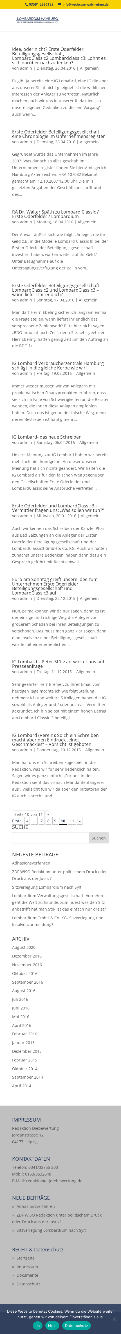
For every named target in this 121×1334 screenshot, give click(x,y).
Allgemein (89, 68)
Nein (52, 1325)
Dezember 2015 (27, 1051)
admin (26, 68)
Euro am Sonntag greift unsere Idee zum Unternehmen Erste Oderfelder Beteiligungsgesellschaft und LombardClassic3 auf (55, 586)
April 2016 (21, 1025)
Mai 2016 (20, 1016)
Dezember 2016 (27, 956)
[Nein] (114, 1319)
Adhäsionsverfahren (31, 863)
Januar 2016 (23, 1042)
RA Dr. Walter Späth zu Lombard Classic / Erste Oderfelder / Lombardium (55, 214)
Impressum (27, 1266)
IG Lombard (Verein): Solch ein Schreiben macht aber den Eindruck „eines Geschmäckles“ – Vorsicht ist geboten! (55, 739)
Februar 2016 (24, 1033)
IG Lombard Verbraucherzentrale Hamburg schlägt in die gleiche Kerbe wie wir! (58, 365)
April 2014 (21, 1085)
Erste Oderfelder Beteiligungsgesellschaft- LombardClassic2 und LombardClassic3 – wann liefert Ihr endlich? (56, 290)
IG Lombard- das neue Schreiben (47, 437)
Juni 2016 (21, 1008)
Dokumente (27, 1275)
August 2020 (23, 947)
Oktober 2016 (24, 973)
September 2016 (27, 982)
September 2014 (27, 1077)
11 (72, 820)
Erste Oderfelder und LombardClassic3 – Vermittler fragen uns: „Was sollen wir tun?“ (58, 508)
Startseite (26, 1258)
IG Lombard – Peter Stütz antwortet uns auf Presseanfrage (58, 664)
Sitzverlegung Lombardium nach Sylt (46, 887)
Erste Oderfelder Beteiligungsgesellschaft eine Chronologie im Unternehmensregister (58, 134)
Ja (38, 1325)
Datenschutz (28, 1284)
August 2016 (23, 990)
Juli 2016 (20, 999)
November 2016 (27, 964)
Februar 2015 (24, 1060)
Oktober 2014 (24, 1068)
